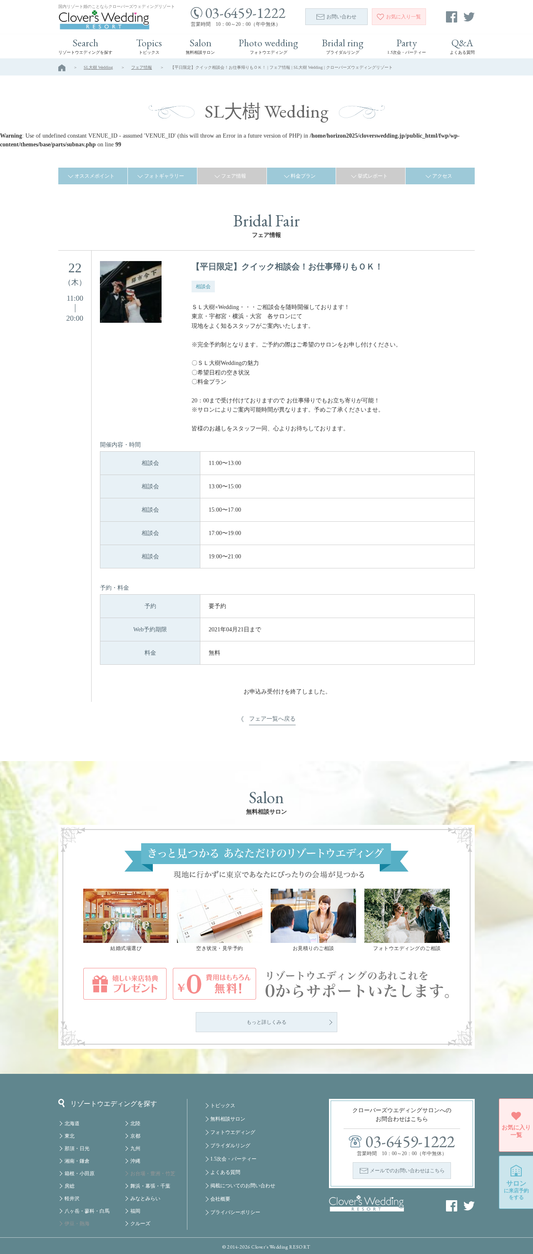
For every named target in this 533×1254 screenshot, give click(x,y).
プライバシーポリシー (235, 1212)
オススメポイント (95, 176)
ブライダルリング (230, 1145)
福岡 (135, 1211)
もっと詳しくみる (266, 1022)
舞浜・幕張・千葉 (150, 1186)
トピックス (222, 1105)
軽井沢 (72, 1198)
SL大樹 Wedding (98, 67)
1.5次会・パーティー (233, 1159)
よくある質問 (225, 1172)
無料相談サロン (227, 1119)
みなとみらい (145, 1198)
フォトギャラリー (164, 176)
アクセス (442, 176)
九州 (135, 1148)
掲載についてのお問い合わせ (242, 1186)
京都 (135, 1136)
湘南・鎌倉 (77, 1161)
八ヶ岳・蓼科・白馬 (87, 1211)
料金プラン (303, 176)
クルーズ (140, 1223)
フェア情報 (141, 67)
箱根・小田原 (80, 1173)
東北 (70, 1136)
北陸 (135, 1123)
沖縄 (135, 1161)
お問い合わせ (341, 17)
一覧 (403, 17)
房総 (70, 1186)
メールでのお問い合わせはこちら (407, 1171)
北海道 (72, 1123)
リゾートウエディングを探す (113, 1103)
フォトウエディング (232, 1132)
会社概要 (220, 1199)
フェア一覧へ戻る (272, 719)
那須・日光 (77, 1148)
